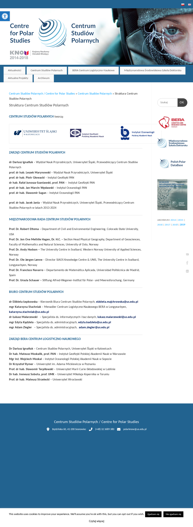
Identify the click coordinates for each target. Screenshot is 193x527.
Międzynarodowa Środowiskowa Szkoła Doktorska (152, 70)
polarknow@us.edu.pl (134, 429)
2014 (173, 220)
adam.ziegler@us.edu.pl (94, 327)
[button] (5, 16)
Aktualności (14, 70)
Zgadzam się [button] (153, 514)
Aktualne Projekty (18, 78)
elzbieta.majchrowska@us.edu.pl (117, 301)
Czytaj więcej (96, 521)
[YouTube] (187, 255)
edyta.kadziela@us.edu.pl (94, 322)
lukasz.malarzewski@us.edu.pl (116, 317)
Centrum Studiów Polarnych (47, 70)
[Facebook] (187, 263)
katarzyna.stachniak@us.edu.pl (29, 312)
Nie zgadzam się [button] (173, 514)
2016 (160, 225)
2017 (167, 225)
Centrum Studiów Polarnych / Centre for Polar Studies (42, 93)
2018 (175, 225)
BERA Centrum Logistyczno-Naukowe (93, 70)
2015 (180, 220)
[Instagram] (187, 272)
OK (181, 102)
